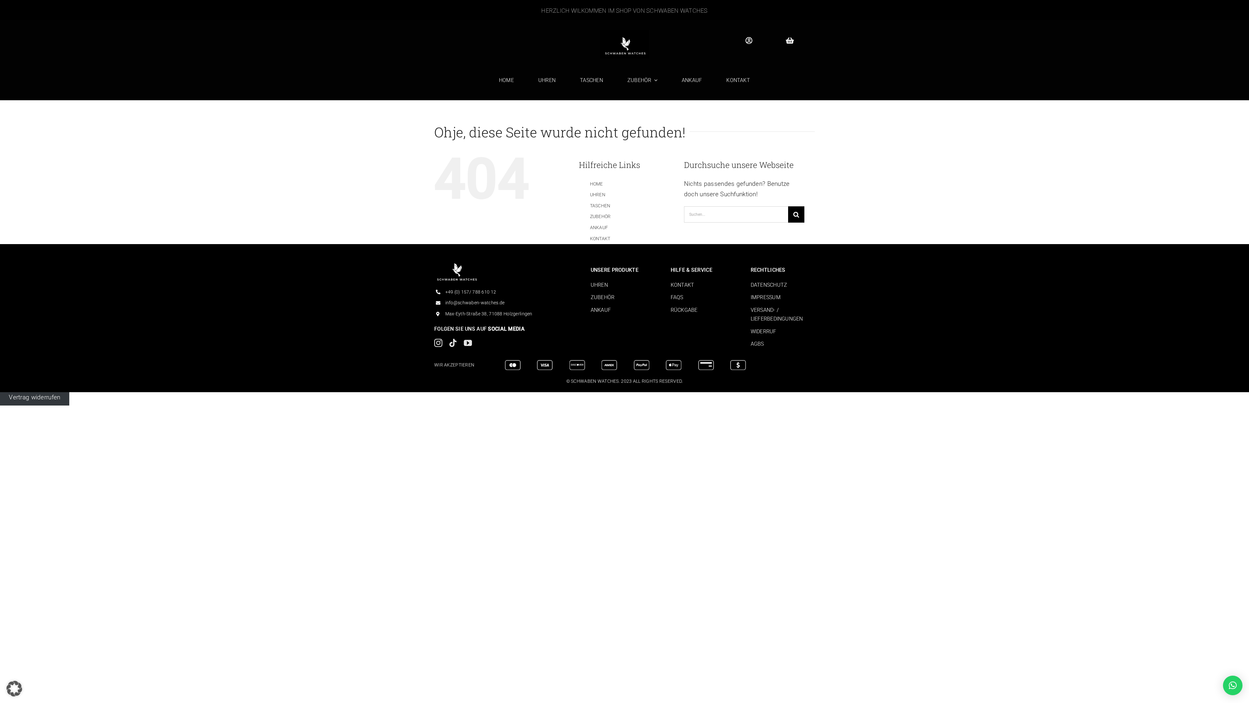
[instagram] (438, 343)
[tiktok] (453, 343)
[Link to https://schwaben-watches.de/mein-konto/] (749, 41)
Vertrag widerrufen (34, 397)
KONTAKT (600, 238)
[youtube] (468, 343)
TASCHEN (600, 205)
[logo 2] (624, 33)
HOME (596, 183)
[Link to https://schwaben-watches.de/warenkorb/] (790, 41)
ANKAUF (599, 227)
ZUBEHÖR (600, 216)
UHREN (597, 194)
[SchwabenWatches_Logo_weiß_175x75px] (457, 266)
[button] (14, 688)
